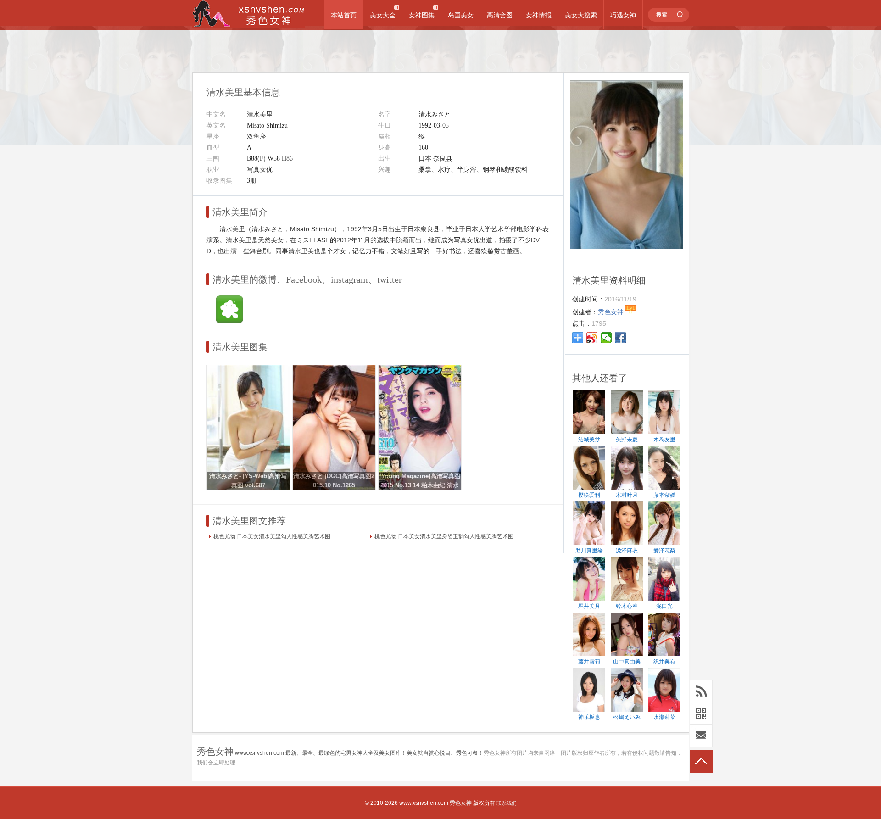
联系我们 (506, 803)
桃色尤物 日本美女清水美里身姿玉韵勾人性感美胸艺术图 (443, 536)
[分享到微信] (606, 337)
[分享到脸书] (620, 337)
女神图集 (422, 15)
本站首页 (344, 15)
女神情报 (539, 15)
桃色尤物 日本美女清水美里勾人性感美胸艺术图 (271, 536)
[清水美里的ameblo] (229, 320)
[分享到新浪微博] (592, 337)
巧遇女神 (623, 15)
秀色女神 (461, 803)
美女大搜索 (581, 15)
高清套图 (500, 15)
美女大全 (383, 15)
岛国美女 (461, 15)
